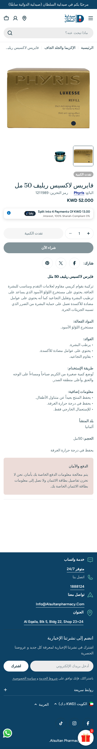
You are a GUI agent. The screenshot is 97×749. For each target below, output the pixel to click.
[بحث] (10, 33)
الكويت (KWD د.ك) (73, 704)
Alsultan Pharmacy (65, 740)
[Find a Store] (24, 18)
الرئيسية (87, 48)
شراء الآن (49, 248)
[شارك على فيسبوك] (74, 263)
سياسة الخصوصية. (24, 678)
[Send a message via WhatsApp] (7, 733)
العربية (44, 704)
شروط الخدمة (48, 678)
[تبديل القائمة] (90, 18)
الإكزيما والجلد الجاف (59, 48)
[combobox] (48, 32)
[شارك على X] (60, 263)
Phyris (79, 193)
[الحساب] (15, 18)
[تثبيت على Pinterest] (47, 263)
